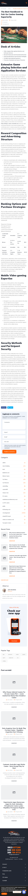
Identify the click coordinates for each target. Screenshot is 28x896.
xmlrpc (4, 661)
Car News (5, 479)
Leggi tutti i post (4, 579)
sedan (17, 654)
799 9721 (14, 852)
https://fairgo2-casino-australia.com (9, 123)
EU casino (5, 496)
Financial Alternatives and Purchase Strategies (15, 56)
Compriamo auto (6, 870)
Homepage (3, 8)
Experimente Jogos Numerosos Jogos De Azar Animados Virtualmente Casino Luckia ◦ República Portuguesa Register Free (17, 569)
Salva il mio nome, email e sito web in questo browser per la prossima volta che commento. (15, 447)
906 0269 (14, 850)
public (4, 506)
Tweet (10, 407)
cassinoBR (5, 489)
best (4, 469)
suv (18, 657)
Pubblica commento (9, 451)
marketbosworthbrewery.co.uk (10, 499)
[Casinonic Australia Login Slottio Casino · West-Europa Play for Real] (4, 558)
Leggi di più (12, 540)
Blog (9, 8)
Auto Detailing (6, 466)
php (3, 654)
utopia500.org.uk (7, 516)
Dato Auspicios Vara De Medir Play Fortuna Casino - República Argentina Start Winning (17, 546)
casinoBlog (5, 486)
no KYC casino (6, 502)
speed (23, 654)
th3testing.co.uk (6, 509)
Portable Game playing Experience (12, 58)
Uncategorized (6, 24)
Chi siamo (5, 877)
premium (10, 654)
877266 (14, 847)
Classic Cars (5, 492)
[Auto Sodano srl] (4, 3)
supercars (11, 657)
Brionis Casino (6, 476)
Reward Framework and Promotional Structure (15, 54)
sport (4, 657)
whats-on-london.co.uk (8, 519)
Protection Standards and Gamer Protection (14, 60)
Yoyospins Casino (7, 523)
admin (4, 462)
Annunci (4, 864)
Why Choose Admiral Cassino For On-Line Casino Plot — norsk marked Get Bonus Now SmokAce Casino (18, 535)
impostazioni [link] (19, 891)
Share (4, 407)
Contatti (4, 880)
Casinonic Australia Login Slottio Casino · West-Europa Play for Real (18, 557)
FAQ (3, 874)
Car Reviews (6, 482)
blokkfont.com (6, 472)
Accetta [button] (4, 893)
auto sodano (5, 20)
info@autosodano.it (14, 854)
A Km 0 (4, 867)
